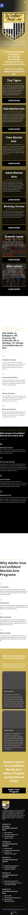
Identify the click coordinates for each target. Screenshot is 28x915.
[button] (2, 5)
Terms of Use (17, 910)
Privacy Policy (11, 910)
